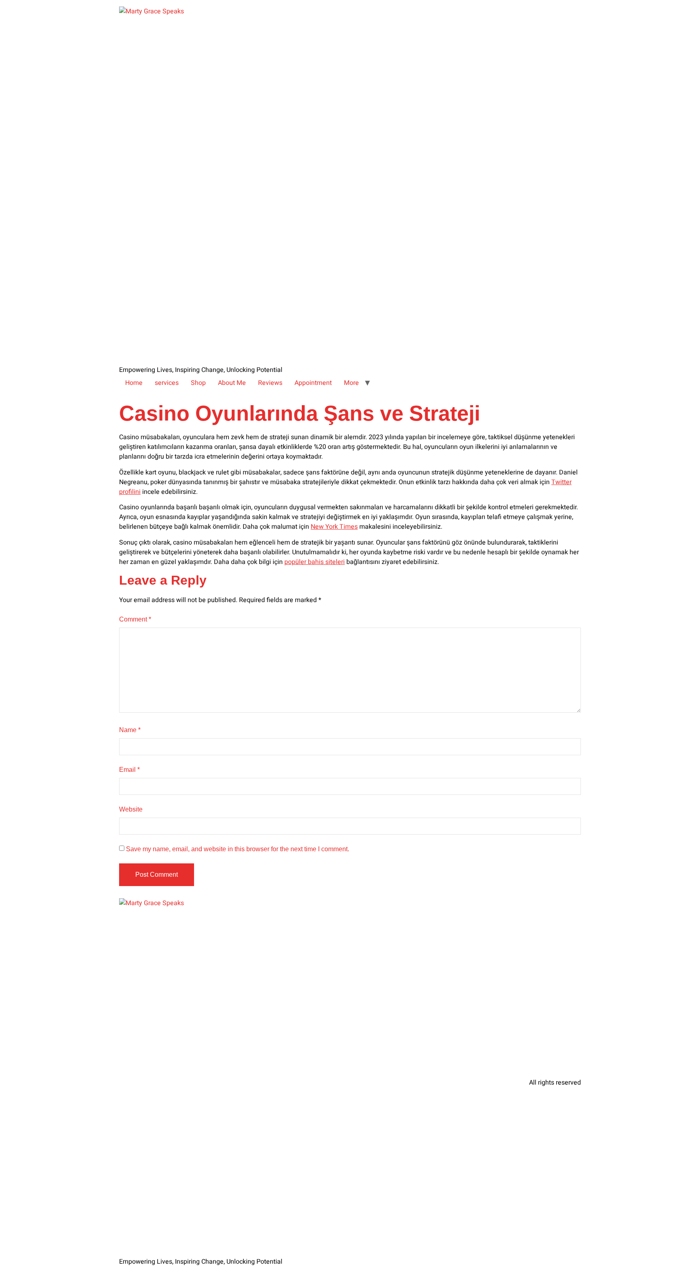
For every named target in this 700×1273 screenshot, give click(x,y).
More (351, 383)
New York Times (334, 527)
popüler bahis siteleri (314, 562)
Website (131, 809)
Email (129, 769)
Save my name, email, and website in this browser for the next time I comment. (237, 849)
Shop (198, 383)
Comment (135, 619)
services (167, 383)
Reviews (270, 383)
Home (134, 383)
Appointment (313, 383)
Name (130, 729)
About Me (232, 383)
